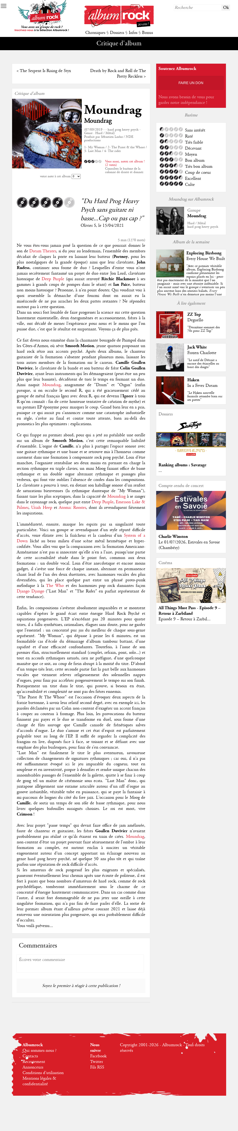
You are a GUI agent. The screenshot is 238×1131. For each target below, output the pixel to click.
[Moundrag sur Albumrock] (170, 233)
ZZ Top (194, 314)
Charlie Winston (173, 536)
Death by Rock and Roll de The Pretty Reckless (118, 73)
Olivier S (88, 225)
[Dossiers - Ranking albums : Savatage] (191, 457)
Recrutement (34, 1062)
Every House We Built (205, 259)
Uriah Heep (41, 507)
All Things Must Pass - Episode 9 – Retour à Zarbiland (190, 610)
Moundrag (112, 110)
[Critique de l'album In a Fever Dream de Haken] (170, 403)
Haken (193, 380)
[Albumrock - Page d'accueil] (119, 26)
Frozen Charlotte (201, 353)
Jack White (197, 347)
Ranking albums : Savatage (182, 465)
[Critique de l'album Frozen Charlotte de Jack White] (170, 370)
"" (191, 285)
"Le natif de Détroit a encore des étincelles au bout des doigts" (203, 363)
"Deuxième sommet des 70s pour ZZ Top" (203, 329)
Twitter (96, 1062)
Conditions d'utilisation (43, 1073)
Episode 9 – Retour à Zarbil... (185, 619)
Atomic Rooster (72, 507)
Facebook (98, 1056)
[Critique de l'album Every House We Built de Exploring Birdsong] (170, 276)
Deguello (195, 320)
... (160, 470)
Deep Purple (53, 279)
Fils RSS (97, 1067)
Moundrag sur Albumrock (191, 199)
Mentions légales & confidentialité (39, 1081)
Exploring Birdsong (203, 253)
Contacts (30, 1056)
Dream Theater (42, 251)
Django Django (30, 591)
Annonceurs (33, 1067)
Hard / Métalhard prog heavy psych (202, 225)
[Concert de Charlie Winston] (191, 529)
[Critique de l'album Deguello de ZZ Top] (170, 337)
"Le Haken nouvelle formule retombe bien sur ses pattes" (204, 396)
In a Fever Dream (202, 385)
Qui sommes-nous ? (39, 1050)
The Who (55, 586)
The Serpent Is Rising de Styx (45, 71)
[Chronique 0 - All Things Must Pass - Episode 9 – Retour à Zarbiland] (191, 589)
